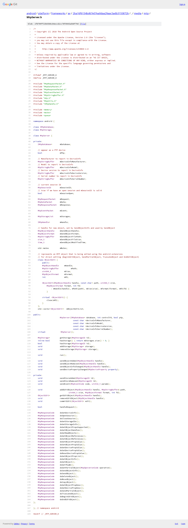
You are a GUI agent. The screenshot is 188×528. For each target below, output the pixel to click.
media (137, 13)
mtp (146, 13)
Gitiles (16, 523)
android (31, 13)
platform (43, 13)
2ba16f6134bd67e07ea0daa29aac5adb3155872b (101, 13)
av (69, 13)
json (183, 523)
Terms (32, 523)
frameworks (58, 13)
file (83, 24)
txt (176, 523)
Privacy (24, 523)
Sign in (182, 4)
